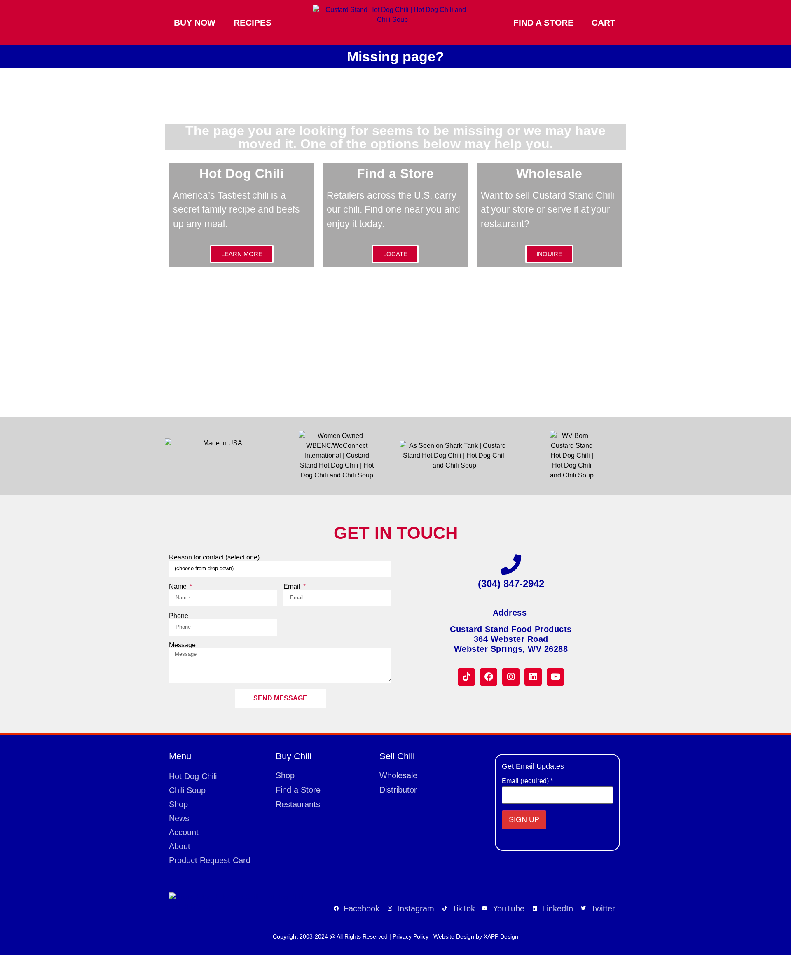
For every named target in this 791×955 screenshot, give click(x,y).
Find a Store (543, 22)
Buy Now (194, 22)
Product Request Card (209, 860)
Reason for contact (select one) (214, 557)
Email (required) (527, 781)
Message (182, 645)
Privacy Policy (410, 936)
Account (184, 832)
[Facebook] (488, 677)
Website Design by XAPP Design (475, 936)
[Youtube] (555, 677)
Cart (603, 22)
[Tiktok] (466, 677)
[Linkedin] (533, 677)
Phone (178, 616)
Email (292, 586)
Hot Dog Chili (193, 776)
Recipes (252, 22)
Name (178, 586)
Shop (178, 804)
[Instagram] (511, 677)
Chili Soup (187, 790)
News (179, 818)
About (179, 846)
